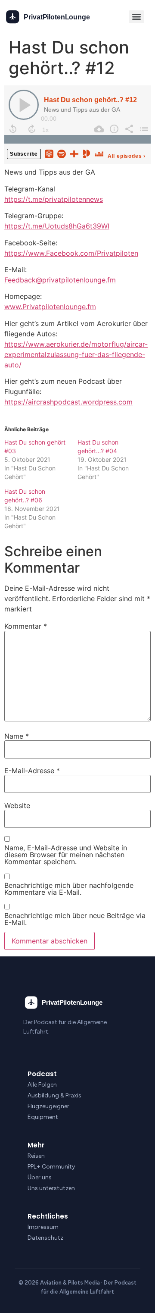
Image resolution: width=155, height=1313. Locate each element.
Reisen (36, 1155)
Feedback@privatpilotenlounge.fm (60, 280)
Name (16, 736)
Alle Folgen (42, 1084)
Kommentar (25, 626)
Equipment (43, 1117)
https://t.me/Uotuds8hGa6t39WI (56, 226)
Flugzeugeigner (48, 1106)
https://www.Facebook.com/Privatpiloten (71, 253)
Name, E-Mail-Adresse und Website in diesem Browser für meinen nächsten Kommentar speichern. (65, 854)
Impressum (43, 1227)
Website (17, 805)
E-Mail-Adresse (32, 770)
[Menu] (136, 16)
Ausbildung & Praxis (54, 1095)
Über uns (40, 1177)
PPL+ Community (51, 1166)
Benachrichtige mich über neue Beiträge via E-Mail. (75, 919)
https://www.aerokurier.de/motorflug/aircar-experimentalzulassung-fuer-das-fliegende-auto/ (76, 354)
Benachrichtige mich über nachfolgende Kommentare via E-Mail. (68, 889)
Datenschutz (45, 1237)
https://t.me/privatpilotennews (53, 199)
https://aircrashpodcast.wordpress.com (68, 402)
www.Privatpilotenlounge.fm (50, 306)
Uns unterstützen (51, 1188)
